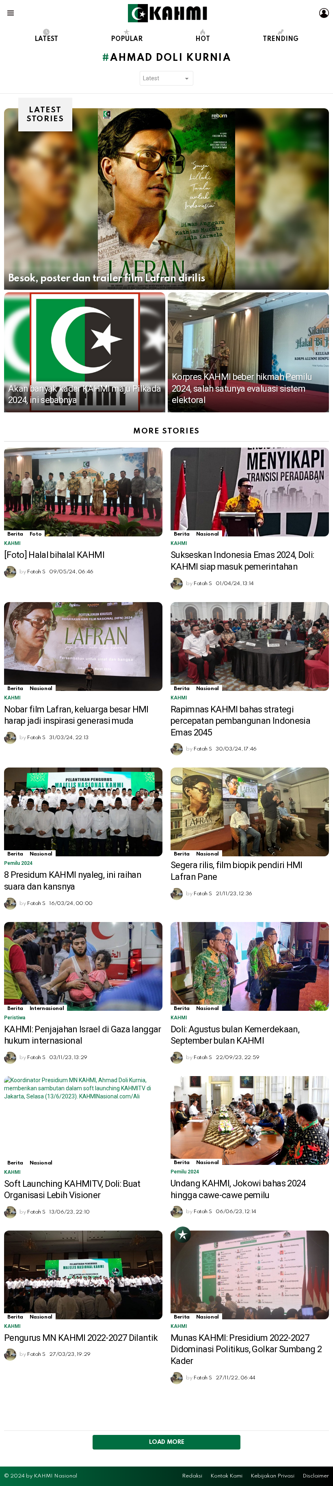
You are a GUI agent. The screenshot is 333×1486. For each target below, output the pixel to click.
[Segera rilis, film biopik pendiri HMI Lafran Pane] (250, 812)
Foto (36, 534)
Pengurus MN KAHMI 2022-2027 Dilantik (81, 1338)
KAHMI (12, 543)
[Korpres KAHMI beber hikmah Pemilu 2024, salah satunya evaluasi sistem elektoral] (248, 352)
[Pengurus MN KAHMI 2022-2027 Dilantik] (83, 1275)
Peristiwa (14, 1018)
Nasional (207, 534)
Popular (127, 39)
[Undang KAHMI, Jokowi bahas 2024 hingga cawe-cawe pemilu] (250, 1120)
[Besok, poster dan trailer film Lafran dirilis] (166, 198)
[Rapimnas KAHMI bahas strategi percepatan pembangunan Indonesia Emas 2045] (250, 646)
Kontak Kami (226, 1476)
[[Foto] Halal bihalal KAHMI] (83, 492)
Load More (166, 1442)
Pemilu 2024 (18, 863)
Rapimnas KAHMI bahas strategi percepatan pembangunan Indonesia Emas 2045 (240, 721)
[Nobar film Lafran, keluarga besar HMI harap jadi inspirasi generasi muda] (83, 646)
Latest (46, 39)
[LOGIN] (324, 13)
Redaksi (192, 1476)
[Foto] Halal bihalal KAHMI (54, 555)
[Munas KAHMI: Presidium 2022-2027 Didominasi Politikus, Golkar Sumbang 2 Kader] (250, 1275)
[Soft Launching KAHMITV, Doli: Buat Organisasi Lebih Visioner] (83, 1120)
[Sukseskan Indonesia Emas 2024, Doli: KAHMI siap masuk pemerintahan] (250, 492)
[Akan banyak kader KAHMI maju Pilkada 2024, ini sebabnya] (84, 352)
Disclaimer (316, 1476)
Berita (15, 534)
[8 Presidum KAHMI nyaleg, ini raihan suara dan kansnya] (83, 812)
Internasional (47, 1008)
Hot (202, 39)
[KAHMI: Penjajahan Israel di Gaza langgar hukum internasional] (83, 966)
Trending (280, 39)
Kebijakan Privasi (272, 1476)
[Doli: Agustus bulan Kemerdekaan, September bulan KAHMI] (250, 966)
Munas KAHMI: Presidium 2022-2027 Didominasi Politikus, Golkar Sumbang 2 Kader (246, 1349)
